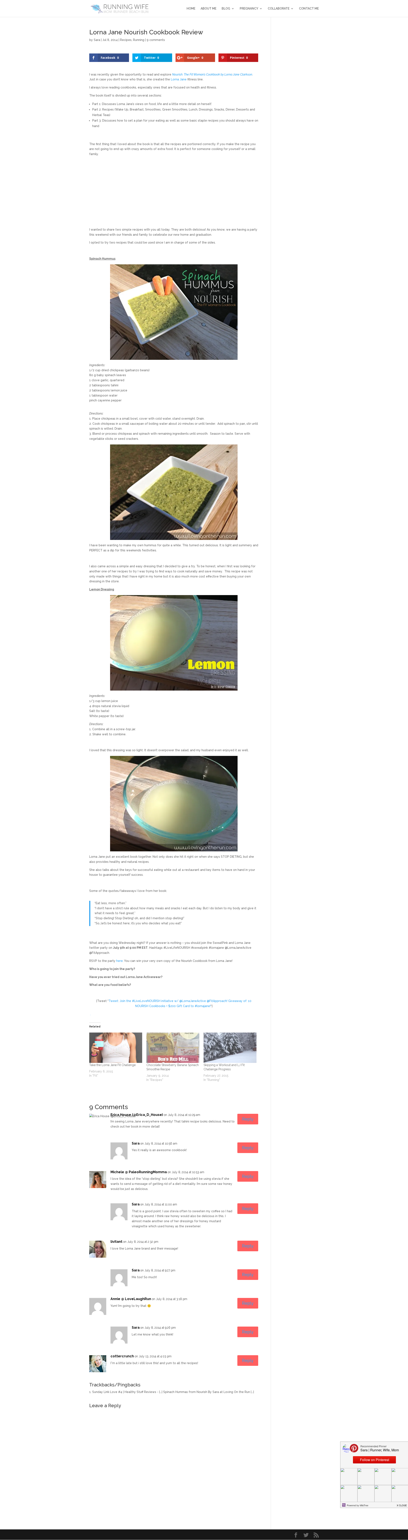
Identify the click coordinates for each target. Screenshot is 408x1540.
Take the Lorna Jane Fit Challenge (112, 1065)
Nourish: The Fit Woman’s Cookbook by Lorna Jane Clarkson (212, 74)
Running (138, 40)
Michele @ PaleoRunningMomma (138, 1172)
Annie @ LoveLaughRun (130, 1299)
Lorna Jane (179, 79)
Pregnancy (249, 8)
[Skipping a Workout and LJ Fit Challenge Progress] (230, 1048)
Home (191, 8)
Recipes (126, 40)
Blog (226, 8)
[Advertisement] (173, 189)
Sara (97, 40)
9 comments (156, 40)
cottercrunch (122, 1356)
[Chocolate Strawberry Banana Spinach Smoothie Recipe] (172, 1048)
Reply (248, 1119)
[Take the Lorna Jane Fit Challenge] (115, 1048)
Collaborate (278, 8)
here (119, 961)
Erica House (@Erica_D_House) (136, 1115)
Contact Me (309, 8)
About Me (208, 8)
